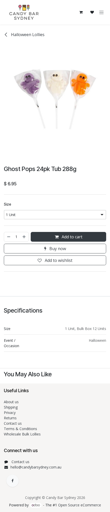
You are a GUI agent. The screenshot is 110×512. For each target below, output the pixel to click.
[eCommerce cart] (80, 12)
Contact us (13, 423)
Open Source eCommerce (79, 505)
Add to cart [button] (71, 237)
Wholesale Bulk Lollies (22, 434)
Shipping (11, 407)
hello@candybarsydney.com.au (35, 467)
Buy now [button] (57, 248)
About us (11, 401)
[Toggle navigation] (101, 12)
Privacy (10, 412)
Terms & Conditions (21, 428)
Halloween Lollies (27, 34)
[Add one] (24, 236)
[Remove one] (8, 236)
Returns (11, 417)
